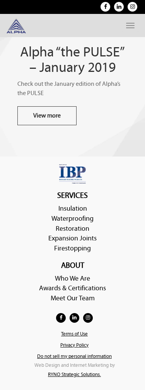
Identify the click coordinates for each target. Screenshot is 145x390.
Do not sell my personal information (74, 356)
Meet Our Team (73, 298)
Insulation (72, 208)
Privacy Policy (74, 345)
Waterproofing (72, 219)
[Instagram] (132, 7)
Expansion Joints (72, 238)
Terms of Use (74, 334)
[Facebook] (105, 7)
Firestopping (72, 248)
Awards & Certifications (72, 288)
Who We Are (72, 278)
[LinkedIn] (119, 7)
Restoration (72, 229)
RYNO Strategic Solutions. (74, 375)
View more (47, 115)
